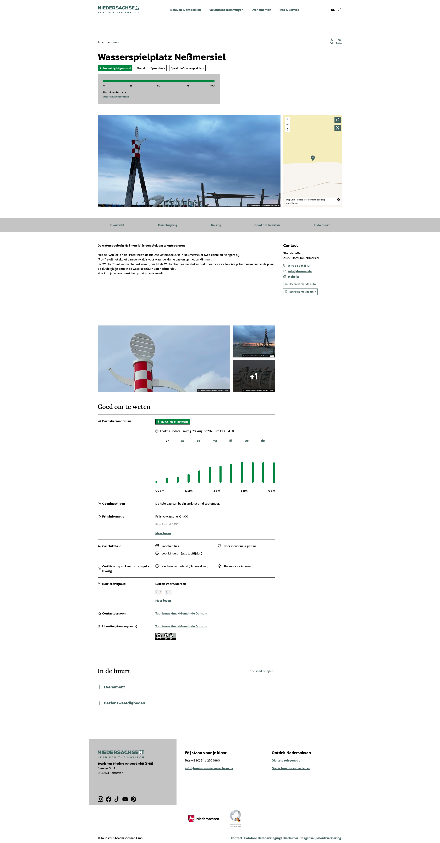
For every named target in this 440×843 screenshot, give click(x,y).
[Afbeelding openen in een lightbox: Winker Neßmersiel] (164, 358)
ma (215, 440)
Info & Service (289, 9)
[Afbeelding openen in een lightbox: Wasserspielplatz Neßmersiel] (189, 161)
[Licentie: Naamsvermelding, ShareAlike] (165, 639)
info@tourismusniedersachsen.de (209, 768)
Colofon (250, 838)
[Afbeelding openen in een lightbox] (121, 754)
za (182, 440)
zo (198, 440)
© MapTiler (302, 199)
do (263, 440)
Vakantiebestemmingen (226, 9)
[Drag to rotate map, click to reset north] (287, 129)
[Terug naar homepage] (119, 9)
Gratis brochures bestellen (291, 768)
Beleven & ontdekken (185, 9)
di (230, 440)
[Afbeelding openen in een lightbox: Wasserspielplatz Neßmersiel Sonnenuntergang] (254, 341)
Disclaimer (290, 838)
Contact (236, 838)
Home (115, 42)
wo (247, 440)
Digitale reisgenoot (286, 760)
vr (167, 440)
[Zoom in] (287, 119)
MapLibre (290, 199)
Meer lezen (163, 533)
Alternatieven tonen (116, 96)
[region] (312, 161)
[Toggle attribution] (339, 200)
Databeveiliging (269, 838)
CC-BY (277, 205)
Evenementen (261, 9)
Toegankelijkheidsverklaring (320, 838)
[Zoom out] (287, 124)
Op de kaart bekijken (260, 671)
